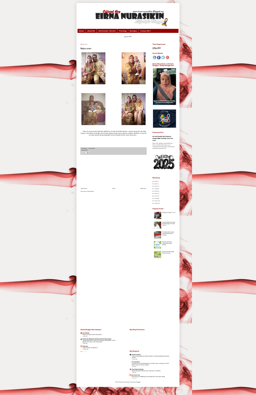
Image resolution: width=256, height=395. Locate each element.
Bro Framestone (136, 362)
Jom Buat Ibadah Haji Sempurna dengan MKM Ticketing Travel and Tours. (162, 138)
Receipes (133, 31)
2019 (155, 191)
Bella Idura (85, 346)
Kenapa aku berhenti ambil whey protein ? (92, 334)
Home (81, 31)
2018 (155, 193)
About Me (91, 31)
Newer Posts (84, 188)
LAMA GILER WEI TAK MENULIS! (90, 347)
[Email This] (82, 153)
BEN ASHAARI (86, 333)
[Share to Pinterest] (90, 153)
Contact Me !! (145, 31)
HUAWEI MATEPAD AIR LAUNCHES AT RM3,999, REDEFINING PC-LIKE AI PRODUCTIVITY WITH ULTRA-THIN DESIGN (99, 341)
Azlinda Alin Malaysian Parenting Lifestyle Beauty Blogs (97, 339)
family (86, 150)
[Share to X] (86, 153)
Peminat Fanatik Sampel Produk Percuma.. (168, 252)
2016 (155, 198)
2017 (155, 196)
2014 (155, 203)
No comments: (91, 148)
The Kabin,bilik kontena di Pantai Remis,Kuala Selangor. (168, 233)
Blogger (138, 382)
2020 (155, 188)
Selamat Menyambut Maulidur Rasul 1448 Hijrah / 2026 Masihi (146, 370)
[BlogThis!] (84, 153)
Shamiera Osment (136, 354)
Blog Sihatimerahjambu (138, 369)
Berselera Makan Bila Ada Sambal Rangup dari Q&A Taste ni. (168, 224)
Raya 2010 (85, 48)
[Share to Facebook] (88, 153)
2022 (155, 183)
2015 (155, 200)
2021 (155, 186)
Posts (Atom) (90, 191)
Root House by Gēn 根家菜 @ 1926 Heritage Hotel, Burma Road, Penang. (148, 376)
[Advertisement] (113, 171)
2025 (155, 181)
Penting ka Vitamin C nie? (168, 212)
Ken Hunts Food (136, 375)
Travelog (122, 31)
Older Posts (143, 188)
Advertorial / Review (107, 31)
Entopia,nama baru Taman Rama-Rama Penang (167, 243)
